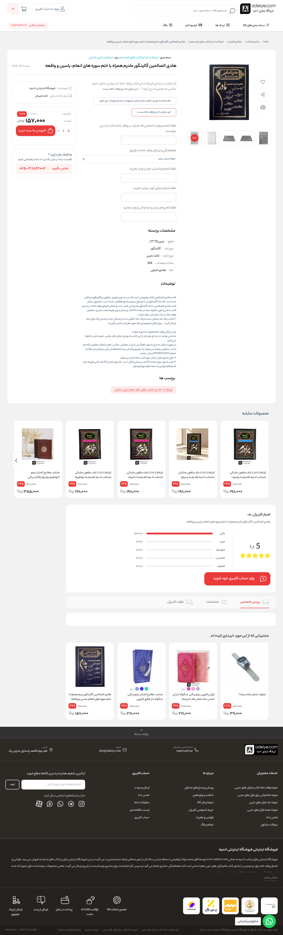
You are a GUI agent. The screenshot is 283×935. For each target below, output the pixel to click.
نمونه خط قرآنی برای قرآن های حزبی (258, 795)
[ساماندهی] (249, 905)
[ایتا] (49, 803)
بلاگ (165, 25)
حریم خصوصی (92, 930)
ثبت (12, 784)
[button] (141, 732)
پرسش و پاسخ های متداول (199, 787)
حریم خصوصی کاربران (201, 810)
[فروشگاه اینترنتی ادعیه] (258, 8)
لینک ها (220, 25)
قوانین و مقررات (204, 817)
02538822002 (184, 751)
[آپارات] (39, 803)
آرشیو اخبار (191, 25)
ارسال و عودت (141, 787)
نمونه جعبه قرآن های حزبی (262, 810)
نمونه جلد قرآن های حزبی (263, 802)
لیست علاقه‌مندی (139, 810)
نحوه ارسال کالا (205, 802)
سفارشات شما (141, 802)
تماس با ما (272, 817)
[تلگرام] (71, 803)
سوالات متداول (269, 825)
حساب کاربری (141, 817)
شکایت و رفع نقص (203, 795)
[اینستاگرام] (81, 803)
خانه (265, 42)
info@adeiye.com (110, 751)
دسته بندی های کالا (254, 25)
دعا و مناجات (252, 42)
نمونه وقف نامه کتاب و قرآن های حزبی (256, 787)
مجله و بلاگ (207, 825)
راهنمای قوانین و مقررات (69, 930)
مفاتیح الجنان (234, 42)
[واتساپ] (60, 803)
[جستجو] (232, 10)
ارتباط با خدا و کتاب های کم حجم (206, 42)
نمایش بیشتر (271, 878)
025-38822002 (32, 168)
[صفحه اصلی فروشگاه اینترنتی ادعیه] (261, 749)
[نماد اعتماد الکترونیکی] (269, 905)
